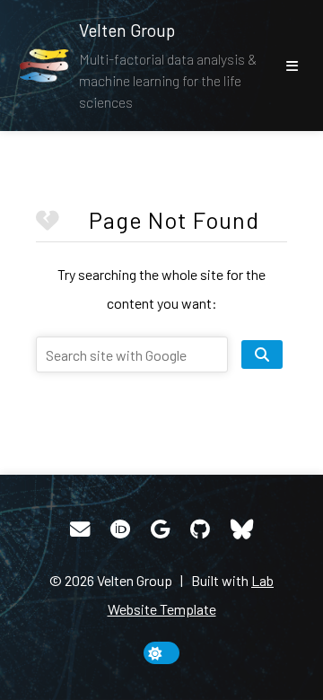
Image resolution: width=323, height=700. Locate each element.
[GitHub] (200, 529)
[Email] (79, 529)
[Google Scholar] (160, 529)
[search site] (262, 354)
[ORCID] (120, 529)
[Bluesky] (242, 529)
